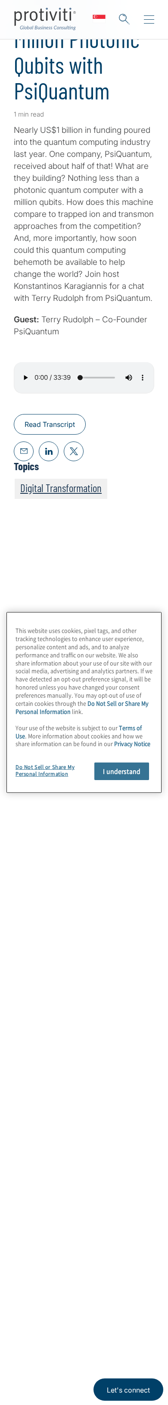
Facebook (86, 1332)
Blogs (129, 1332)
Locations (32, 1216)
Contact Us (34, 1192)
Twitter (64, 1332)
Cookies (110, 1373)
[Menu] (149, 20)
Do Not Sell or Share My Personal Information (45, 770)
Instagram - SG (21, 1332)
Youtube (107, 1332)
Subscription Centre (50, 1241)
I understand (121, 771)
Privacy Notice (32, 1373)
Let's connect (128, 1390)
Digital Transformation (61, 487)
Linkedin (43, 1332)
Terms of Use (75, 1373)
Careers (28, 1167)
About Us (31, 1143)
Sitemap (29, 1265)
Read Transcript (50, 424)
